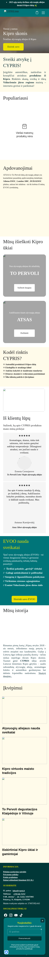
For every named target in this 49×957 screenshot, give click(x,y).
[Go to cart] (37, 13)
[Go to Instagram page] (10, 915)
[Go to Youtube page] (16, 915)
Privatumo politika (10, 875)
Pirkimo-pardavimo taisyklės (14, 872)
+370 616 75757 (19, 894)
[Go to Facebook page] (5, 915)
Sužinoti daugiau (24, 288)
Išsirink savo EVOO (24, 599)
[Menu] (43, 13)
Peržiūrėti (24, 333)
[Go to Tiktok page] (21, 915)
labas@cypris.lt (19, 891)
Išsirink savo (13, 46)
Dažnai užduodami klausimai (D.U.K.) (18, 880)
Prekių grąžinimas (10, 877)
